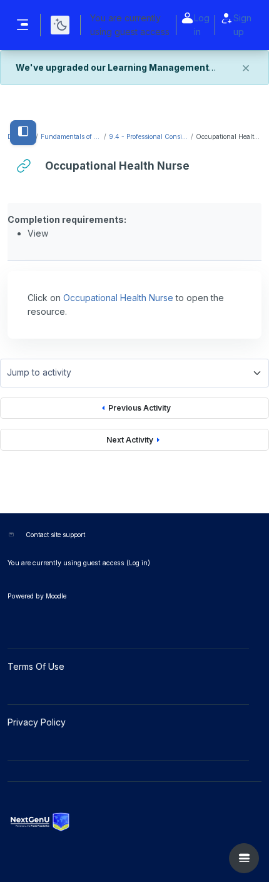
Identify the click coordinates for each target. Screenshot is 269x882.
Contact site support (55, 534)
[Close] (245, 68)
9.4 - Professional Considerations (149, 136)
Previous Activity (139, 408)
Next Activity (129, 439)
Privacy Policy (38, 722)
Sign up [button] (242, 25)
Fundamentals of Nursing (72, 136)
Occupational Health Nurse (118, 297)
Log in (202, 25)
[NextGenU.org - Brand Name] (134, 822)
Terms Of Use (37, 666)
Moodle (56, 596)
